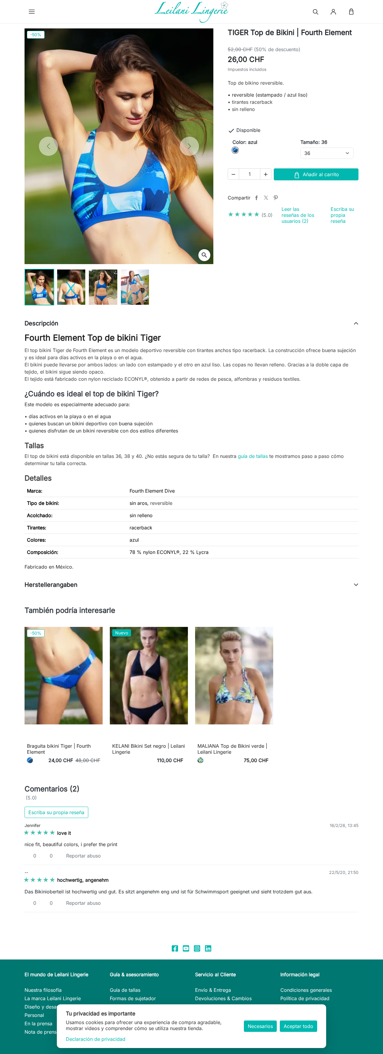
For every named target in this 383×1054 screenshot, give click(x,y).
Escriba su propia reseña (342, 215)
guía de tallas (253, 456)
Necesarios (260, 1026)
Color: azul (244, 142)
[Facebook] (175, 947)
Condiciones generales (306, 990)
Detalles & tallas (63, 736)
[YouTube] (186, 947)
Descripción (41, 323)
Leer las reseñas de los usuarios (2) (298, 215)
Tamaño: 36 (313, 142)
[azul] (30, 760)
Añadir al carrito (321, 174)
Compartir (256, 197)
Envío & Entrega (213, 990)
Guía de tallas (125, 990)
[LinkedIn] (208, 947)
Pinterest (275, 197)
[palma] (200, 760)
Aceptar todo (298, 1026)
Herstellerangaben (51, 584)
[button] (32, 11)
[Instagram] (197, 947)
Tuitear (266, 197)
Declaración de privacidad (95, 1039)
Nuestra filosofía (43, 990)
